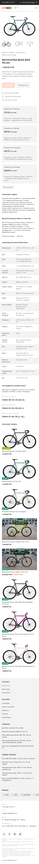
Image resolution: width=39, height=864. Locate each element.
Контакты (5, 714)
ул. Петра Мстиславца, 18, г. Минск (13, 819)
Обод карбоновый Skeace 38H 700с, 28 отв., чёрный (17, 736)
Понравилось (23, 85)
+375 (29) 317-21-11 (8, 2)
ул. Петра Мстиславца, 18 (28, 2)
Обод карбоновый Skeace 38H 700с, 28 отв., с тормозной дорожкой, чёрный (17, 741)
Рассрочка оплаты (11, 100)
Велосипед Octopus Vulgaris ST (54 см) (15, 731)
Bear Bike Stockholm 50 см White (13, 728)
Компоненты (6, 692)
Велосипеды (21, 52)
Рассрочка (5, 710)
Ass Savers (25, 795)
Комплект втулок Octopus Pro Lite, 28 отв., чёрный (16, 763)
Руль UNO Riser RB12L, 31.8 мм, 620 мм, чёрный (18, 758)
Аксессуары (6, 689)
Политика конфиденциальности (9, 860)
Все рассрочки (8, 187)
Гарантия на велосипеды (13, 96)
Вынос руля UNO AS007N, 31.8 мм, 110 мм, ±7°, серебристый (18, 779)
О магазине (6, 703)
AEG (14, 795)
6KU (5, 795)
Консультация (6, 717)
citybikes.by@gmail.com (9, 813)
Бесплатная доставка (12, 93)
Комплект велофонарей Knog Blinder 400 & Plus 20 (18, 747)
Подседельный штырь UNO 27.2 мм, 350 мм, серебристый (17, 768)
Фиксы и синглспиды (9, 55)
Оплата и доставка (8, 707)
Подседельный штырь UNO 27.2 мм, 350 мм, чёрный (17, 774)
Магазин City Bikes (8, 52)
